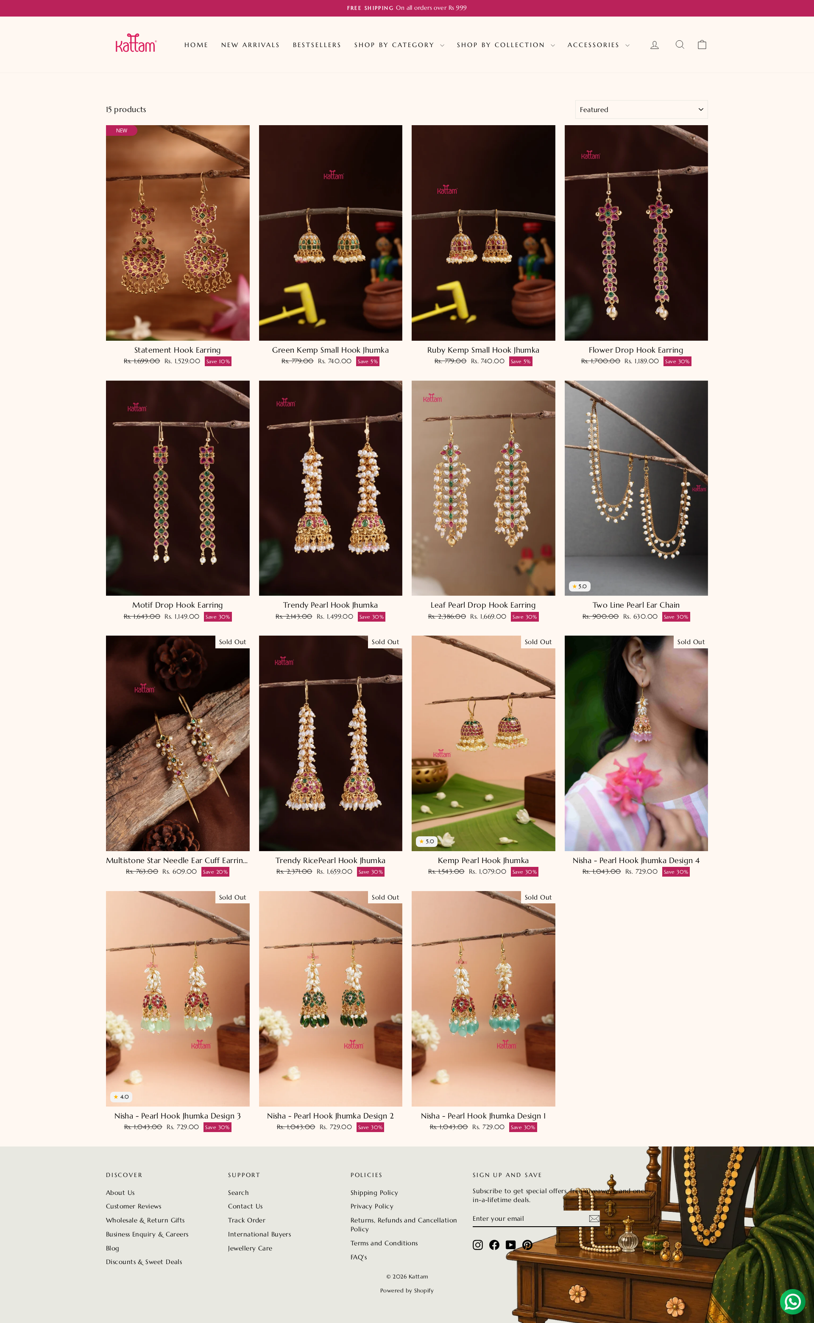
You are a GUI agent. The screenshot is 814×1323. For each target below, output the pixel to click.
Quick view (178, 332)
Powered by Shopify (407, 1290)
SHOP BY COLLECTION (503, 45)
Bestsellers (317, 45)
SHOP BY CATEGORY (396, 45)
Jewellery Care (250, 1248)
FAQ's (359, 1257)
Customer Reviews (133, 1206)
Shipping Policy (375, 1192)
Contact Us (245, 1206)
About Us (120, 1192)
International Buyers (259, 1234)
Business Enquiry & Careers (147, 1234)
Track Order (246, 1220)
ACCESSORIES (595, 45)
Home (196, 45)
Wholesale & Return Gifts (145, 1220)
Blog (113, 1248)
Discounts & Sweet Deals (144, 1262)
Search (238, 1192)
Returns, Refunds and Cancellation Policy (404, 1224)
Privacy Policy (372, 1206)
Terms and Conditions (384, 1243)
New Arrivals (250, 45)
